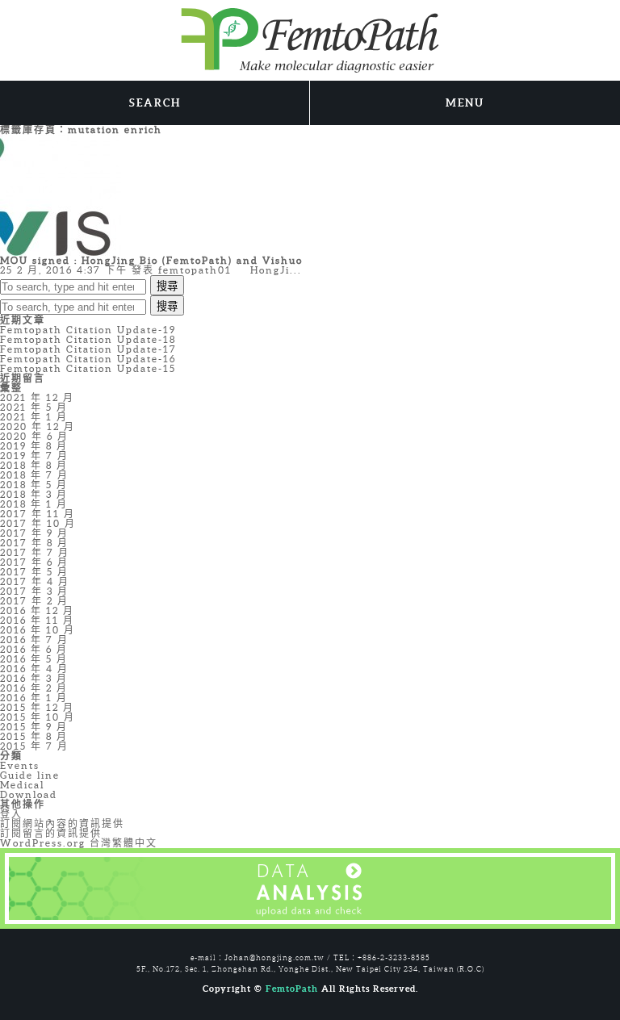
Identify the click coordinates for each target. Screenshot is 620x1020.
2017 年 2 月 (34, 601)
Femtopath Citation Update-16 (88, 358)
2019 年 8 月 (34, 446)
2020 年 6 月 (34, 436)
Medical (22, 785)
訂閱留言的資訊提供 (51, 833)
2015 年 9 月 (34, 726)
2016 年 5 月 (34, 659)
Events (20, 765)
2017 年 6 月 (34, 562)
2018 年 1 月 (34, 504)
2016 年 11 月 (37, 620)
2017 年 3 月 (34, 591)
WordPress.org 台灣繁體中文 (78, 843)
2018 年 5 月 (34, 484)
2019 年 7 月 (34, 455)
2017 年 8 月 (34, 542)
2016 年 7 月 (34, 639)
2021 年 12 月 (37, 397)
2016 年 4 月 (34, 668)
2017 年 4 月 (34, 581)
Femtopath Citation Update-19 (88, 329)
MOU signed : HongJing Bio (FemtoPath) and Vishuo (151, 260)
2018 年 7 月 (34, 475)
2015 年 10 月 (37, 717)
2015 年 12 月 (37, 707)
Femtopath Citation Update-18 (88, 339)
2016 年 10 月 (37, 630)
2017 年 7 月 (34, 552)
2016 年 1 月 (34, 697)
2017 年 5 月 (34, 571)
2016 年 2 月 (34, 688)
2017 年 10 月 (38, 523)
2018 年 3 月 (34, 494)
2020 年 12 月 (37, 426)
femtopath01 (195, 270)
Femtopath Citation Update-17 (88, 349)
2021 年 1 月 (34, 417)
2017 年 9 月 (34, 533)
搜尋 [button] (167, 286)
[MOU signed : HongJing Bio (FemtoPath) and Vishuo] (60, 194)
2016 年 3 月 (34, 678)
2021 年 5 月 (34, 407)
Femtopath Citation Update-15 (88, 368)
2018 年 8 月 (34, 465)
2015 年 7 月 (34, 746)
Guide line (30, 775)
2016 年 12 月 (37, 610)
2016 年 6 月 (34, 649)
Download (28, 794)
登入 (11, 814)
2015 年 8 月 (34, 736)
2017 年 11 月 (37, 513)
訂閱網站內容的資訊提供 (62, 823)
